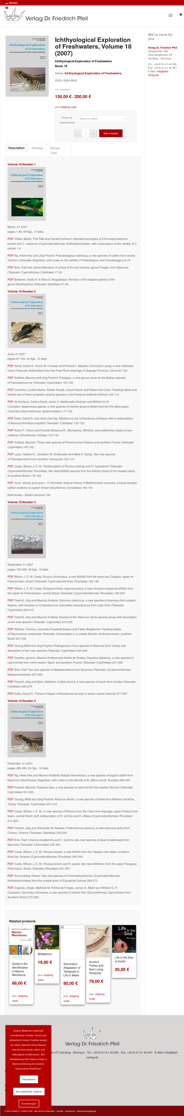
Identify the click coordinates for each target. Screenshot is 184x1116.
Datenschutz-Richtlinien (28, 1068)
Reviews (37, 148)
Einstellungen (29, 1103)
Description (16, 148)
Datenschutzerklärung (86, 1111)
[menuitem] (172, 15)
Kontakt (60, 1111)
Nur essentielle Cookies (29, 1091)
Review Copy (55, 150)
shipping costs (68, 107)
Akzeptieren (28, 1079)
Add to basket (111, 133)
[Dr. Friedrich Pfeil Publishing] (74, 14)
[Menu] (171, 15)
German (13, 2)
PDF (10, 239)
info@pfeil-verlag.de (158, 73)
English (13, 7)
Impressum (70, 1111)
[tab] (16, 148)
